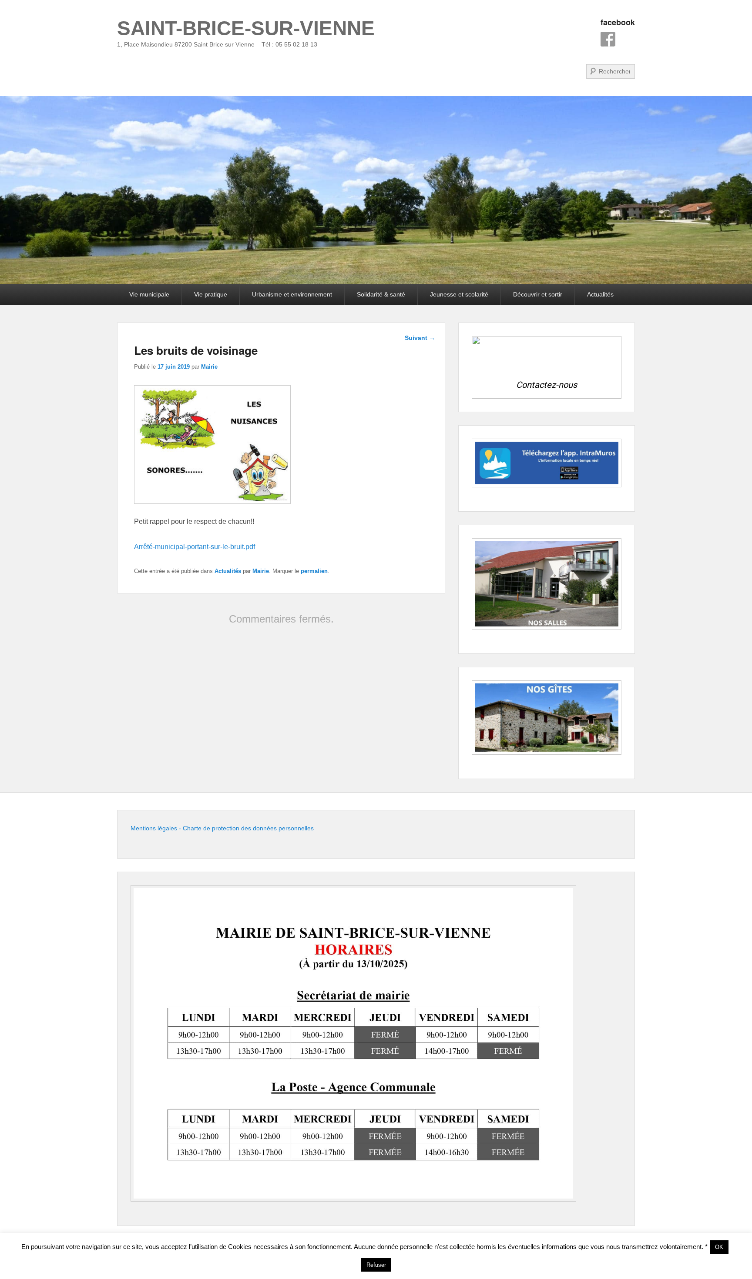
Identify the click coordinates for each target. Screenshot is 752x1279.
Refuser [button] (376, 1265)
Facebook (608, 39)
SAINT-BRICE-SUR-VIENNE (246, 28)
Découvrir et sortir (537, 294)
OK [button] (719, 1247)
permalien (314, 571)
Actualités (600, 294)
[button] (546, 367)
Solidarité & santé (381, 294)
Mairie (209, 366)
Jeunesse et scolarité (459, 294)
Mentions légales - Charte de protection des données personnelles (222, 828)
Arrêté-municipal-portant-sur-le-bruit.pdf (194, 546)
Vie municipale (149, 294)
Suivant (420, 337)
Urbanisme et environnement (292, 294)
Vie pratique (210, 294)
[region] (546, 367)
